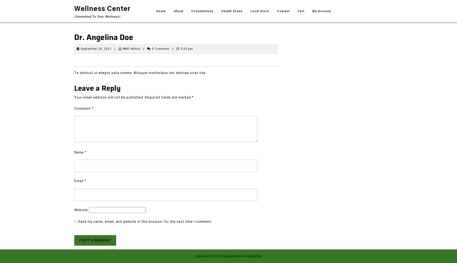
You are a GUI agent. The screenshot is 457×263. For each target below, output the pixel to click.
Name (80, 152)
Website (81, 210)
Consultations (202, 11)
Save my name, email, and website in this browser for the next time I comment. (145, 221)
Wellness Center (102, 9)
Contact (283, 11)
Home (161, 11)
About (178, 11)
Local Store (259, 11)
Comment (84, 108)
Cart (301, 11)
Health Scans (232, 11)
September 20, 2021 (96, 49)
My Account (321, 11)
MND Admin (131, 49)
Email (80, 181)
